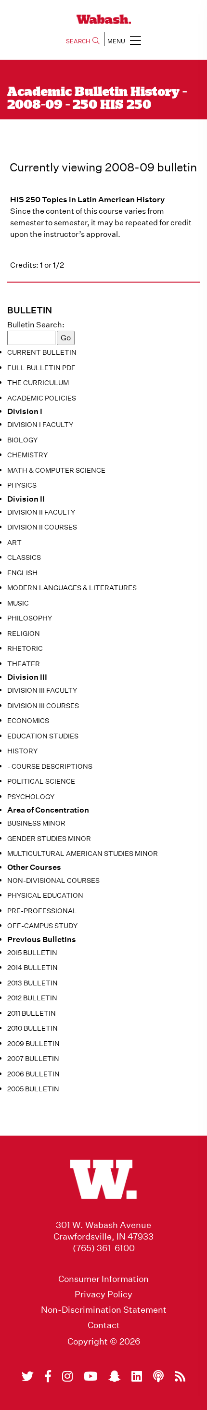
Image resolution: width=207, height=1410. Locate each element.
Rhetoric (25, 648)
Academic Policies (41, 398)
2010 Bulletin (32, 1028)
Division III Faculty (42, 690)
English (22, 573)
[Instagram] (67, 1376)
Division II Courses (42, 527)
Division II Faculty (41, 512)
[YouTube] (90, 1376)
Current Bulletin (42, 352)
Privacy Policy (103, 1294)
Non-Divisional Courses (53, 880)
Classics (24, 557)
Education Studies (42, 736)
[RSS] (180, 1376)
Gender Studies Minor (49, 838)
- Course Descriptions (49, 766)
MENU (116, 41)
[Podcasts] (158, 1376)
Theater (23, 664)
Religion (23, 633)
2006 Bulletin (33, 1074)
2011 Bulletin (31, 1013)
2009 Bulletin (33, 1043)
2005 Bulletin (33, 1089)
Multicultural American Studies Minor (82, 853)
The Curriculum (38, 382)
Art (14, 542)
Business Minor (36, 823)
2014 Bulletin (32, 967)
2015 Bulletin (32, 952)
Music (18, 603)
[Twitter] (28, 1376)
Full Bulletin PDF (41, 367)
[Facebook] (48, 1376)
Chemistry (27, 455)
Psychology (30, 796)
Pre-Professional (42, 910)
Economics (28, 720)
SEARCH (78, 41)
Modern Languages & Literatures (72, 587)
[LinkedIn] (136, 1376)
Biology (22, 440)
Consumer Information (103, 1279)
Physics (22, 485)
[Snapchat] (114, 1376)
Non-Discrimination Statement (104, 1310)
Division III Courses (43, 705)
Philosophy (29, 618)
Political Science (41, 781)
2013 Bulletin (32, 983)
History (22, 751)
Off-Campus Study (42, 925)
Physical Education (45, 895)
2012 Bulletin (32, 998)
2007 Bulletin (33, 1058)
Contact (104, 1325)
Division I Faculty (40, 424)
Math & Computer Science (56, 470)
